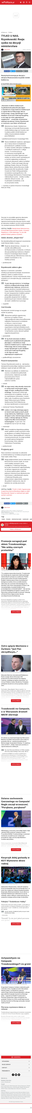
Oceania (8, 519)
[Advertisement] (16, 201)
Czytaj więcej (16, 611)
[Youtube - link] (16, 1075)
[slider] (8, 100)
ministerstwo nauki (16, 519)
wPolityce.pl (4, 32)
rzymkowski (25, 519)
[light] (20, 2)
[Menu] (29, 2)
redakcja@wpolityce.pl (5, 511)
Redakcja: (4, 1078)
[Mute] (4, 100)
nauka (3, 519)
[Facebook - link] (13, 1075)
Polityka (10, 32)
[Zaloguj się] (26, 2)
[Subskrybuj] (23, 2)
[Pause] (2, 100)
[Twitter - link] (19, 1075)
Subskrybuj (11, 512)
